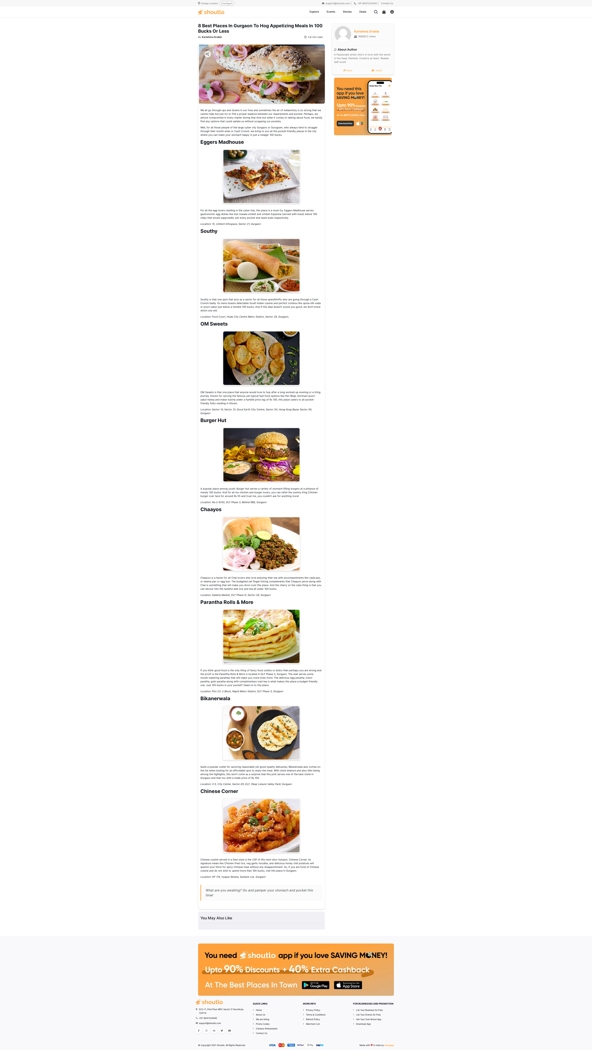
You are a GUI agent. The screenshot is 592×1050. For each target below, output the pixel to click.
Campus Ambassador (267, 1028)
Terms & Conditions (315, 1014)
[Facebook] (198, 1031)
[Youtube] (229, 1031)
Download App (363, 1024)
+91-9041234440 (367, 3)
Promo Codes (262, 1024)
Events (331, 11)
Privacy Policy (313, 1010)
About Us (260, 1014)
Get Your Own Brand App (368, 1019)
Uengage (389, 1045)
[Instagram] (206, 1031)
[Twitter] (222, 1031)
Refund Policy (313, 1019)
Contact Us (387, 3)
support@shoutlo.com (337, 3)
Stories (347, 11)
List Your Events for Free (368, 1014)
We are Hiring (262, 1019)
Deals (362, 11)
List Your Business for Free (369, 1010)
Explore (314, 11)
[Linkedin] (214, 1031)
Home (259, 1010)
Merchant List (313, 1024)
